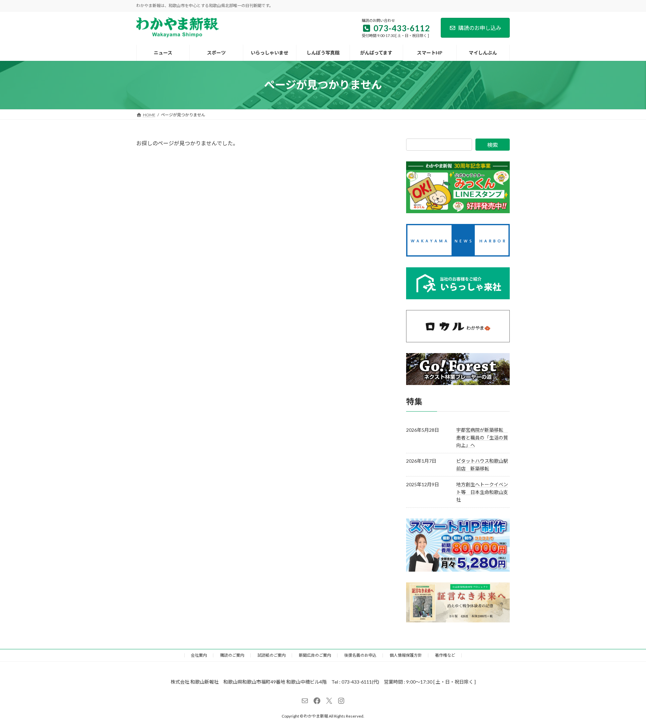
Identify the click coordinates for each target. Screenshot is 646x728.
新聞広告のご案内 (315, 655)
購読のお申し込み (479, 28)
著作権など (445, 655)
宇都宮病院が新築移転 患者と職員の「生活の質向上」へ (482, 437)
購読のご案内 (232, 655)
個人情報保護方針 (406, 655)
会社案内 (199, 655)
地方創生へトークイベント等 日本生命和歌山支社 (482, 492)
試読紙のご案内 (271, 655)
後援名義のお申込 (360, 655)
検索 (492, 145)
